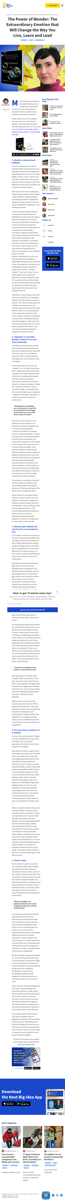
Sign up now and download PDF (32, 610)
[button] (32, 593)
